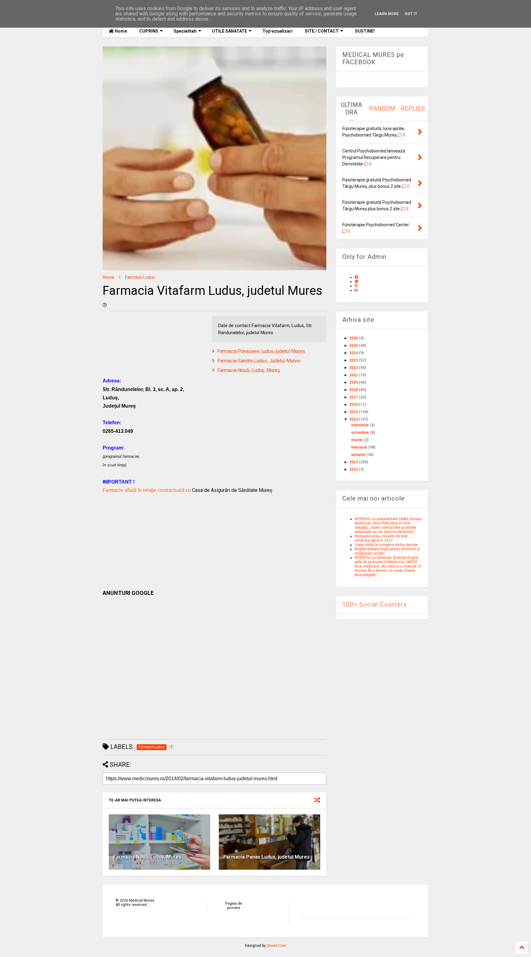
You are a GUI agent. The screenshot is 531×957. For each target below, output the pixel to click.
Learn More (387, 14)
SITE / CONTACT (322, 31)
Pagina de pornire (233, 905)
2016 (353, 404)
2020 (353, 382)
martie (357, 440)
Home (120, 31)
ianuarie (358, 455)
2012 (353, 469)
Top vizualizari (277, 31)
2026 (353, 338)
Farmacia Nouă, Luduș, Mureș (248, 370)
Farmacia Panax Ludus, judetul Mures (266, 857)
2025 (353, 345)
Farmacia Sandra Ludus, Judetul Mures (258, 361)
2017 (353, 397)
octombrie (360, 432)
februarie (359, 447)
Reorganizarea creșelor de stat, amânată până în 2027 (381, 538)
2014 (353, 419)
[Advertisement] (214, 537)
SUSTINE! (364, 31)
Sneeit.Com (276, 945)
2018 (353, 390)
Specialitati (185, 31)
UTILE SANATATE (229, 31)
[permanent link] (105, 305)
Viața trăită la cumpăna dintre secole (386, 545)
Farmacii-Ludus (140, 277)
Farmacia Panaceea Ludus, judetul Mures (261, 351)
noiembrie (360, 425)
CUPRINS (148, 31)
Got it (411, 14)
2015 (353, 412)
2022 (353, 368)
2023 (353, 360)
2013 (353, 462)
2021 (353, 375)
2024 (353, 353)
